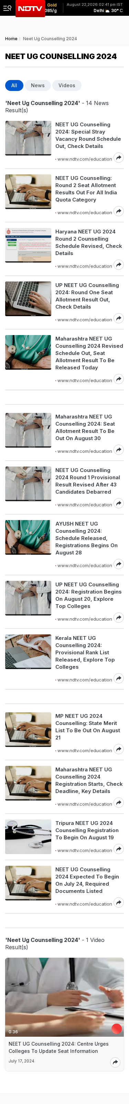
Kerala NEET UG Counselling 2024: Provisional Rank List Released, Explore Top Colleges (85, 652)
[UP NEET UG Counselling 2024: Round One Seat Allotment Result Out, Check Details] (28, 302)
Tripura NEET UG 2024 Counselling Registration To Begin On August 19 (87, 830)
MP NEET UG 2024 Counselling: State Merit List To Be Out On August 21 (87, 727)
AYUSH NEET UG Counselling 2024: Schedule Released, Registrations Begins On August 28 (86, 538)
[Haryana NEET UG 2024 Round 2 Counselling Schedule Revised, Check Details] (28, 249)
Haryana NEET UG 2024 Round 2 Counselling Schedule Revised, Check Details (88, 242)
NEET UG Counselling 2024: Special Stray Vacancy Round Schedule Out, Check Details (88, 135)
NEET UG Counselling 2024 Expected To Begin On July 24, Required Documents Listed (87, 880)
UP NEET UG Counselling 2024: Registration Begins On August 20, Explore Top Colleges (88, 595)
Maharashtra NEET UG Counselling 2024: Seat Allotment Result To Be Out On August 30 (85, 427)
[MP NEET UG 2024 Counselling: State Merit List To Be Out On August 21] (28, 733)
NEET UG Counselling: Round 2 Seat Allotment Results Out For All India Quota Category (86, 189)
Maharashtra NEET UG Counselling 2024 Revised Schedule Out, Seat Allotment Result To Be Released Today (89, 353)
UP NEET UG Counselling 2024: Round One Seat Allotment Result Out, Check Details (87, 296)
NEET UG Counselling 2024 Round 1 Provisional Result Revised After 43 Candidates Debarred (87, 481)
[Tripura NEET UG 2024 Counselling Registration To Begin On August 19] (28, 836)
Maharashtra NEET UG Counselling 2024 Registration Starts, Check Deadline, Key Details (89, 780)
